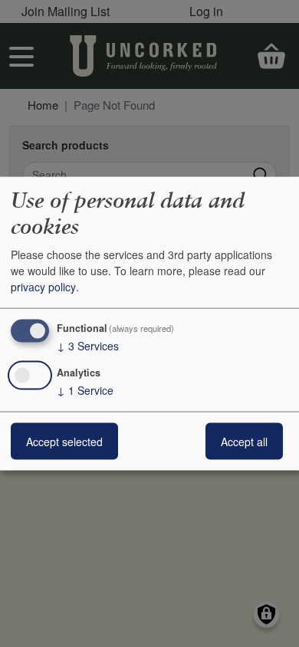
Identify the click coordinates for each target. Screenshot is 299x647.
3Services (88, 345)
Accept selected (64, 440)
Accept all (244, 440)
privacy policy (43, 286)
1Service (85, 389)
